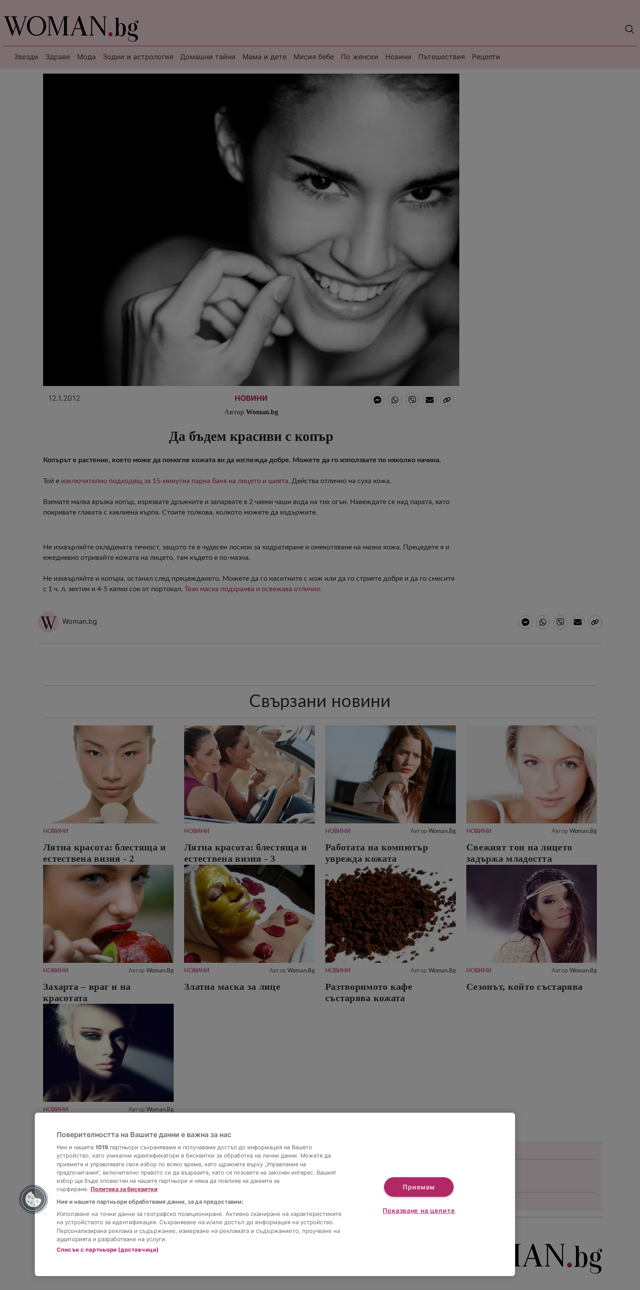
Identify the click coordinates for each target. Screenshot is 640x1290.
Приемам (419, 1187)
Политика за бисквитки (124, 1189)
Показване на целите (419, 1210)
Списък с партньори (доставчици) (107, 1249)
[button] (33, 1199)
